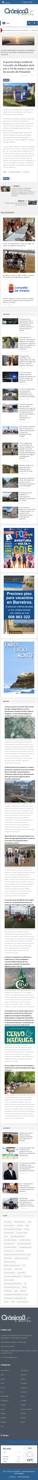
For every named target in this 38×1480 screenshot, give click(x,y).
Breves (3, 1379)
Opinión (3, 1405)
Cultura (3, 1388)
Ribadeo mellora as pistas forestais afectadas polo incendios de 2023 (26, 468)
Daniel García (8, 1251)
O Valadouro (5, 1400)
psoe (16, 1291)
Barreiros (23, 1375)
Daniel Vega (19, 1251)
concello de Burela (10, 1240)
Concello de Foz (9, 1243)
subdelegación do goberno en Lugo (15, 1294)
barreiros (20, 1225)
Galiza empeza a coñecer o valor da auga (13, 1342)
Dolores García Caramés (12, 1265)
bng (27, 1225)
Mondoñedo (5, 1396)
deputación (8, 1258)
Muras (23, 1396)
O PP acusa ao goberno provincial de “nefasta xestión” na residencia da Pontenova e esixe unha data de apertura (27, 513)
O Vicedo (23, 1400)
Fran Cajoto (8, 1269)
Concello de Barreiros (17, 1236)
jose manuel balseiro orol (12, 1276)
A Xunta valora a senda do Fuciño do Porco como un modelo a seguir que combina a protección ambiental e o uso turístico (23, 192)
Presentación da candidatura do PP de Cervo (16, 204)
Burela (27, 1229)
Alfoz (2, 1375)
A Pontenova (5, 1370)
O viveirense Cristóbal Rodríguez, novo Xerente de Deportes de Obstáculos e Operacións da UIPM (27, 1167)
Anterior (17, 186)
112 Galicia (7, 1222)
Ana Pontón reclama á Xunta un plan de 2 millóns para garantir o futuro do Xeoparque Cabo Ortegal (27, 431)
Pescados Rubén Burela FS (13, 1283)
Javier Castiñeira (9, 1273)
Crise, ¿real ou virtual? (7, 1346)
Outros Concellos (26, 1409)
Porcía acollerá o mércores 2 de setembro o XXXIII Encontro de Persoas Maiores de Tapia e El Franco (20, 1068)
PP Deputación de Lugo (12, 1287)
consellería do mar (25, 1247)
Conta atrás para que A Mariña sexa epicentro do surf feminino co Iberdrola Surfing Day (27, 1151)
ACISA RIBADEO (19, 1222)
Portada (23, 1413)
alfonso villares (9, 1225)
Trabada (3, 1422)
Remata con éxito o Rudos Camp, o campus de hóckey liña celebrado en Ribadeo (18, 276)
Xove (2, 1426)
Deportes (24, 1388)
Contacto (12, 1477)
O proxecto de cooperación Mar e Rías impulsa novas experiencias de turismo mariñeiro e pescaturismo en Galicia (26, 324)
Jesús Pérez (21, 1273)
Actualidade (24, 1370)
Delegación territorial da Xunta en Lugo (17, 1254)
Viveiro (6, 1302)
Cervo (6, 1236)
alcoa (29, 1222)
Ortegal (23, 1405)
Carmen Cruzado (21, 1233)
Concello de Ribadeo (14, 172)
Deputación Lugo (9, 1262)
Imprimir (25, 75)
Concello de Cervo (25, 1240)
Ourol (2, 1409)
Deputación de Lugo (21, 1258)
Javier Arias (18, 1269)
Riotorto (23, 1418)
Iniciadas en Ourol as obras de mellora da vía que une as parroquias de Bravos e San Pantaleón (27, 482)
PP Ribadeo (8, 1291)
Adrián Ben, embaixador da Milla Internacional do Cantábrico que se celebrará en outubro (27, 1202)
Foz (24, 1265)
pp (25, 1283)
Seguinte (21, 201)
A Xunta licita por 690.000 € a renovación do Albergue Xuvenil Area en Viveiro (27, 496)
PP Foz (24, 1287)
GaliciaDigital (19, 1473)
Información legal (23, 1477)
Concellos (24, 1383)
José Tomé (27, 1276)
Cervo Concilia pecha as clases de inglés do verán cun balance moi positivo (18, 244)
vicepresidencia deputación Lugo (15, 1298)
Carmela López (9, 1233)
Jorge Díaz (26, 172)
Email (33, 75)
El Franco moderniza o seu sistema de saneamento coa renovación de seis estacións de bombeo (27, 393)
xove (12, 1302)
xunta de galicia (22, 1302)
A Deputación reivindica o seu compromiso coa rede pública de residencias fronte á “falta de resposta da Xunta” (27, 360)
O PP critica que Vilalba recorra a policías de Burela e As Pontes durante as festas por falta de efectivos (27, 377)
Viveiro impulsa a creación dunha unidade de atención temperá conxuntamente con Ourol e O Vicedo (18, 300)
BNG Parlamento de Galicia (13, 1229)
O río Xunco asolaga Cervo (9, 1357)
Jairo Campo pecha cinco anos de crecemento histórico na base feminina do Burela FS (27, 1187)
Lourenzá (24, 1392)
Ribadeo (23, 1291)
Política (3, 1413)
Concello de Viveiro (10, 1247)
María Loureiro (9, 1280)
